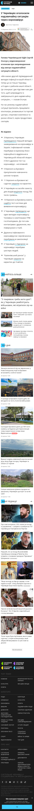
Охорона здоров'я (25, 710)
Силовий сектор (7, 725)
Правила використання (23, 753)
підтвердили (21, 211)
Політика (4, 728)
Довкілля (4, 710)
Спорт (3, 736)
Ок (17, 807)
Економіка (5, 703)
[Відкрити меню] (32, 2)
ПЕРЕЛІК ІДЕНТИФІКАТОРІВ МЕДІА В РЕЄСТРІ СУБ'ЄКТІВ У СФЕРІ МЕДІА (24, 766)
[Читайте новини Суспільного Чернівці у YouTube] (10, 782)
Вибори (4, 706)
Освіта (20, 703)
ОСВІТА (3, 687)
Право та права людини (7, 721)
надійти (7, 203)
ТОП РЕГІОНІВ (5, 8)
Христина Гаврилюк (12, 25)
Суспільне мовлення (5, 753)
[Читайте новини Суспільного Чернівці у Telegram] (13, 782)
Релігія (20, 728)
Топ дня (21, 740)
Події (13, 8)
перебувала (9, 239)
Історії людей (23, 725)
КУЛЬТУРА (4, 684)
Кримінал (4, 700)
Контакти (5, 749)
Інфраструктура (24, 713)
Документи (22, 758)
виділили (18, 191)
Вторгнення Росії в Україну (25, 679)
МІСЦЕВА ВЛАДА (23, 684)
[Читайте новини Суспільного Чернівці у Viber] (17, 782)
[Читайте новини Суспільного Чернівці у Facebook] (2, 782)
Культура (21, 700)
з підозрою (20, 244)
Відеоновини (6, 740)
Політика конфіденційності (8, 758)
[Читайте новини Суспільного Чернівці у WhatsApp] (21, 782)
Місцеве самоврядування (24, 721)
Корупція (21, 697)
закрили (15, 183)
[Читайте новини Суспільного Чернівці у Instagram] (6, 782)
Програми (5, 763)
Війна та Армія (23, 736)
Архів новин (22, 749)
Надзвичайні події (25, 706)
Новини (4, 679)
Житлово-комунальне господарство (6, 715)
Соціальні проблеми (22, 732)
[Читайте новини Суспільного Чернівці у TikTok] (25, 782)
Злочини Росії (6, 731)
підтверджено (10, 141)
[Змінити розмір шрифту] (32, 29)
